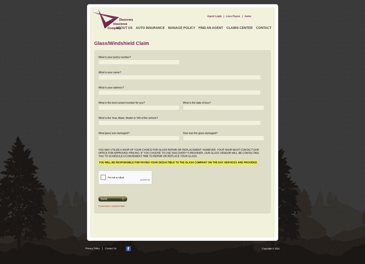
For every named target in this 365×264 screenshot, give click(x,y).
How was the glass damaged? (200, 133)
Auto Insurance (150, 28)
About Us (124, 28)
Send (104, 198)
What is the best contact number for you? (121, 103)
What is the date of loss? (197, 103)
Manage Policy (181, 28)
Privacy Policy (92, 248)
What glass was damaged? (113, 133)
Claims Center (239, 28)
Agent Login (214, 16)
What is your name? (109, 72)
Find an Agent (211, 28)
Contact (263, 28)
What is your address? (111, 87)
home (248, 16)
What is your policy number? (114, 57)
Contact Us (111, 248)
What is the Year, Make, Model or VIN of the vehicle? (128, 118)
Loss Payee (233, 16)
